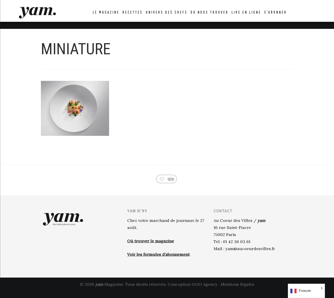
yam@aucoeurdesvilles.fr (250, 248)
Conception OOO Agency (192, 284)
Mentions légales (237, 284)
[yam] (37, 12)
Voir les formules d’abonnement (158, 254)
